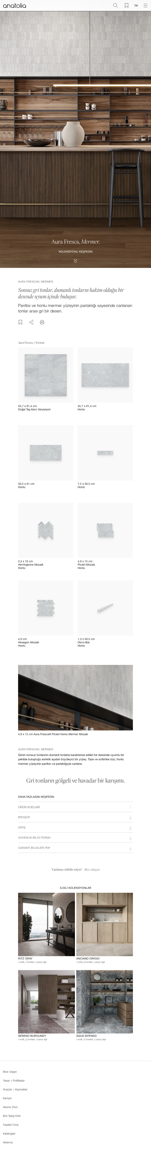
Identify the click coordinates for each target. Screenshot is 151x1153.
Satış (22, 827)
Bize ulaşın (92, 869)
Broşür (24, 817)
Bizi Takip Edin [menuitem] (12, 1115)
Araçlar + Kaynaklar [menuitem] (15, 1089)
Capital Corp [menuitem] (10, 1124)
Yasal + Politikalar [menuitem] (14, 1080)
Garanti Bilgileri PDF (34, 847)
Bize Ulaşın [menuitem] (10, 1071)
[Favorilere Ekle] (20, 322)
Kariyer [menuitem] (7, 1098)
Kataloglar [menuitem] (9, 1133)
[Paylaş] (31, 321)
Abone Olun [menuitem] (10, 1107)
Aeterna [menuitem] (8, 1142)
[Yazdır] (42, 322)
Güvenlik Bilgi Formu (34, 837)
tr (136, 5)
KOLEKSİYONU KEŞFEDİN (75, 251)
